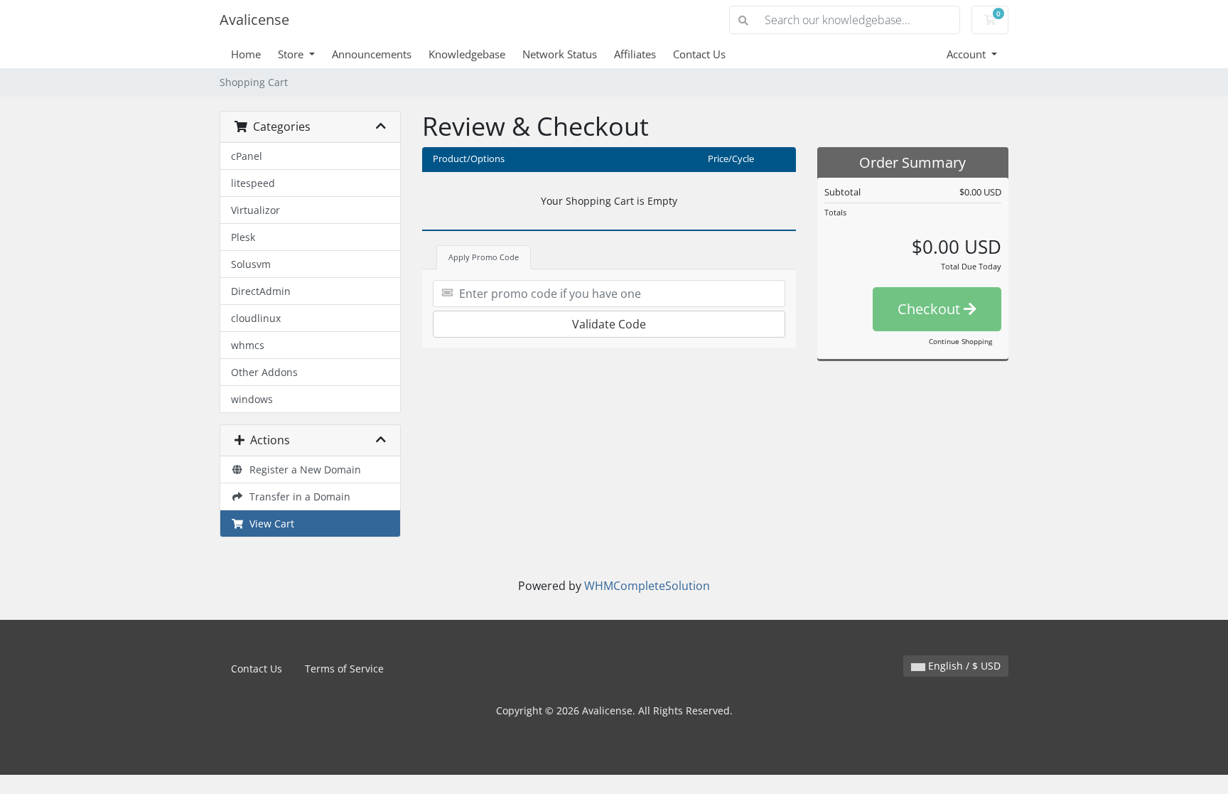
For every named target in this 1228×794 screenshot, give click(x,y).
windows (252, 399)
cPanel (246, 156)
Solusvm (251, 264)
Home (246, 54)
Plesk (243, 237)
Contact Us (699, 54)
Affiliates (635, 54)
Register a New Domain (302, 469)
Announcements (371, 54)
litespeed (253, 183)
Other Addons (264, 372)
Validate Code (609, 324)
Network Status (559, 54)
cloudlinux (256, 318)
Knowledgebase (467, 54)
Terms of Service (344, 668)
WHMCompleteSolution (647, 586)
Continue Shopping (960, 341)
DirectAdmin (261, 291)
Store (292, 54)
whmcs (247, 345)
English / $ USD (963, 665)
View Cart (269, 523)
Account (968, 54)
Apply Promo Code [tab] (483, 257)
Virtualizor (255, 210)
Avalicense (254, 19)
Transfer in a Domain (297, 496)
